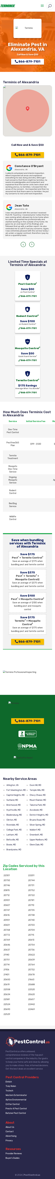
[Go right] (31, 244)
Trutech (9, 1090)
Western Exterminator (16, 1095)
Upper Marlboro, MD (38, 839)
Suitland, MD (12, 800)
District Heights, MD (39, 815)
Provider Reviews (14, 1153)
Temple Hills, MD (37, 790)
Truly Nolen (11, 1086)
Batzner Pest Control (16, 1113)
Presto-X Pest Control (16, 1108)
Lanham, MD (12, 835)
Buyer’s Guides (13, 1158)
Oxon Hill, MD (35, 785)
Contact (10, 1131)
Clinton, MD (11, 820)
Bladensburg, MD (14, 815)
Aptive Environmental (16, 1100)
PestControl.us (32, 1175)
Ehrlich (9, 1082)
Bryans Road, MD (37, 820)
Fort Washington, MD (16, 790)
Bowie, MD (11, 844)
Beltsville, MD (12, 839)
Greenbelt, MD (36, 835)
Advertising (11, 1136)
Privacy (9, 1140)
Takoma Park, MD (38, 805)
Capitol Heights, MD (15, 795)
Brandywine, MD (13, 849)
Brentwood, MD (13, 805)
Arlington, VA (12, 785)
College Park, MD (14, 830)
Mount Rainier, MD (38, 800)
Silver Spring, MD (37, 825)
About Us (10, 1127)
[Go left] (23, 244)
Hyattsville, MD (13, 810)
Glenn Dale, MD (36, 844)
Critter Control (13, 1104)
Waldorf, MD (35, 830)
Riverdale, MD (12, 825)
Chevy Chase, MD (38, 795)
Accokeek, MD (36, 810)
